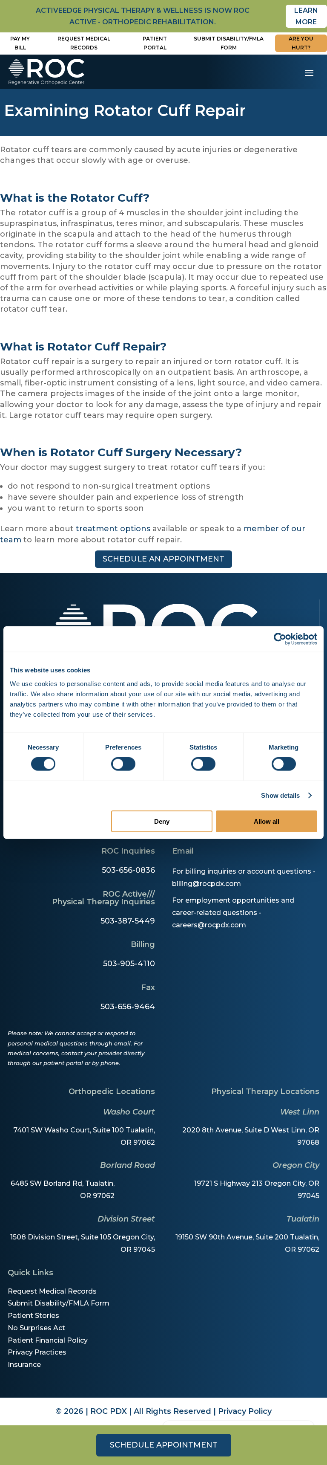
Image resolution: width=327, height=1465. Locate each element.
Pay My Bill (20, 42)
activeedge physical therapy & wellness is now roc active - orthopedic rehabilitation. (143, 16)
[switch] (123, 764)
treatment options (113, 528)
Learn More (306, 16)
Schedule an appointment (163, 559)
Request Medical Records (83, 42)
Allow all (266, 821)
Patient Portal (155, 42)
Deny (161, 821)
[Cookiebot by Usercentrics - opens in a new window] (280, 639)
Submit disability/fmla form (229, 42)
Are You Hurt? (301, 42)
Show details (280, 795)
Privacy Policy (245, 1411)
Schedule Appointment (164, 1445)
